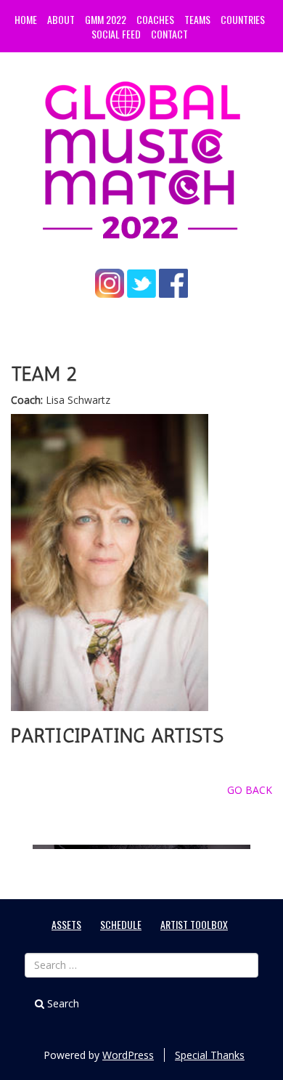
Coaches (155, 19)
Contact (169, 33)
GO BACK (249, 790)
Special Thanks (210, 1055)
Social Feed (116, 33)
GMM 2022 (105, 19)
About (61, 19)
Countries (243, 19)
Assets (66, 924)
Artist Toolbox (194, 924)
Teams (197, 19)
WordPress (128, 1055)
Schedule (121, 924)
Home (26, 19)
